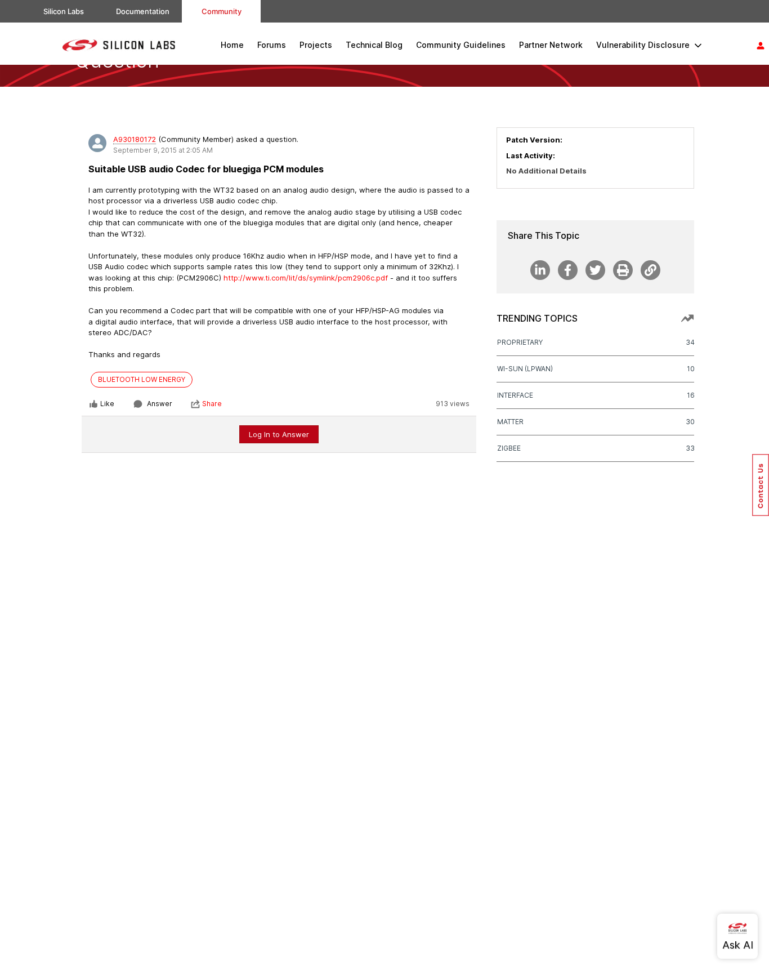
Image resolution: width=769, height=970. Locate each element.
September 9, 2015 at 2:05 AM (163, 150)
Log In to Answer (279, 434)
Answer (159, 403)
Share (212, 403)
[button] (760, 485)
